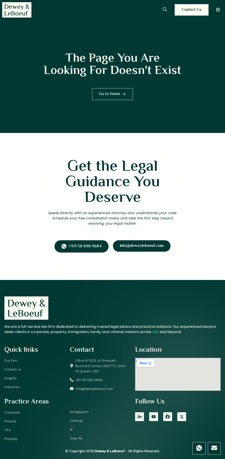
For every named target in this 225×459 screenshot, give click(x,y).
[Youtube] (153, 416)
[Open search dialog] (164, 9)
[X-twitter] (181, 416)
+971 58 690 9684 (85, 247)
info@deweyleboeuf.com (141, 246)
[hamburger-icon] (218, 9)
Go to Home (109, 94)
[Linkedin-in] (139, 416)
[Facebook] (167, 416)
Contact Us (191, 10)
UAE (155, 331)
